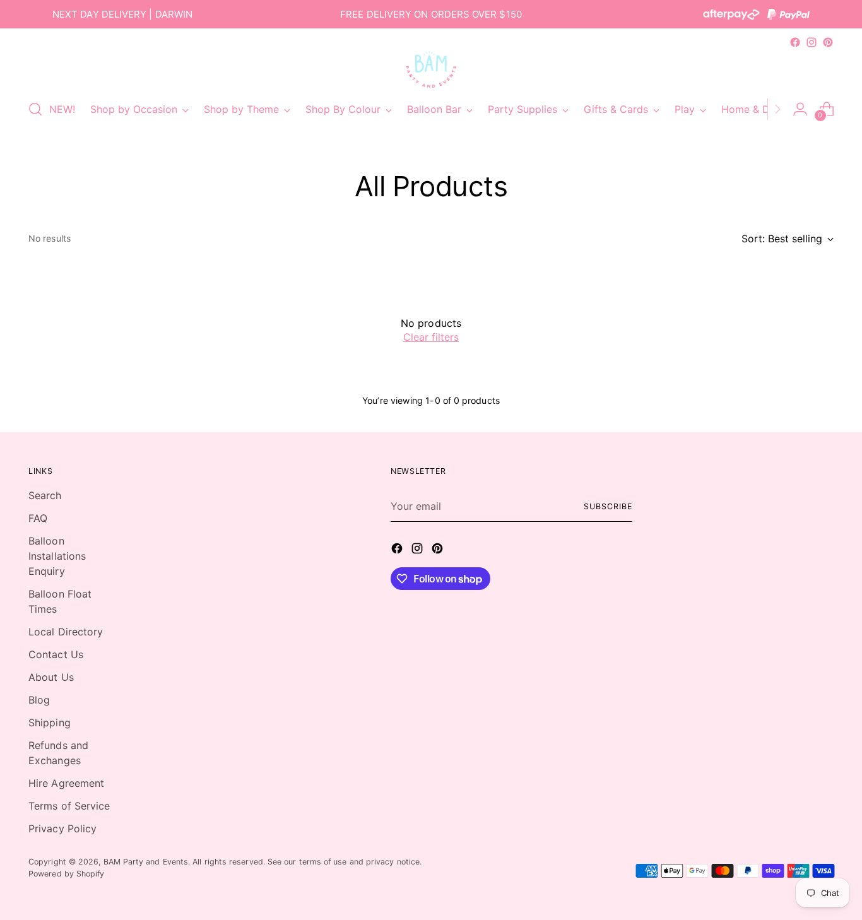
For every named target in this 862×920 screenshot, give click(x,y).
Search (44, 495)
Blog (39, 699)
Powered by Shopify (66, 873)
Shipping (49, 722)
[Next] (777, 109)
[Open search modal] (35, 109)
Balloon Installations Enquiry (57, 555)
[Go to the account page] (800, 109)
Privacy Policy (62, 828)
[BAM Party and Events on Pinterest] (828, 42)
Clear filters (431, 337)
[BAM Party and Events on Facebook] (795, 42)
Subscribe (608, 506)
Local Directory (65, 631)
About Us (51, 677)
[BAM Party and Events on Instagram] (811, 42)
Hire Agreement (66, 783)
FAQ (37, 518)
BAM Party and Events (146, 861)
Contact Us (55, 654)
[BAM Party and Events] (431, 69)
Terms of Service (69, 805)
